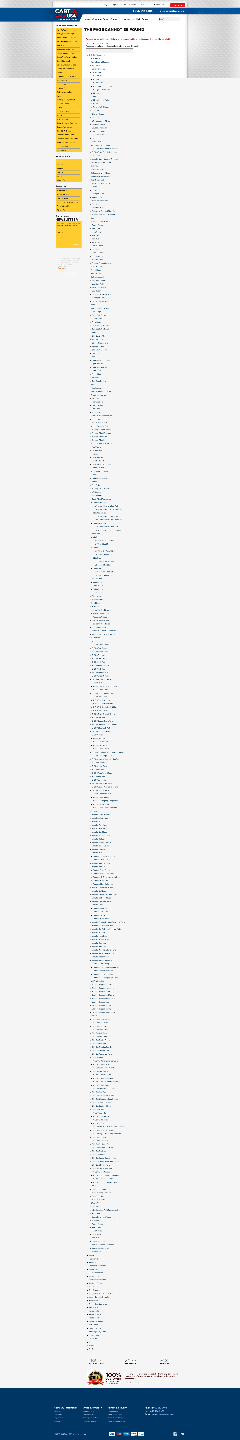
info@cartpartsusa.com (172, 11)
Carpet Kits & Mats (64, 61)
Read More (62, 268)
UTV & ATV (61, 180)
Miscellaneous (62, 119)
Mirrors (59, 115)
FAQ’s (91, 1287)
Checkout (178, 5)
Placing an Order (63, 194)
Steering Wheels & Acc (65, 135)
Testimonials (94, 1259)
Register (115, 5)
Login (106, 5)
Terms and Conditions (97, 1266)
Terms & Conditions (64, 206)
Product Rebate (95, 1314)
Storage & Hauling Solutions (67, 139)
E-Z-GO (59, 161)
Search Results (95, 1328)
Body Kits (60, 45)
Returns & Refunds (96, 1321)
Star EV (59, 176)
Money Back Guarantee (98, 1304)
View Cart (144, 5)
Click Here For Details (135, 1383)
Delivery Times (62, 198)
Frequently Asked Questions (67, 202)
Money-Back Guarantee (116, 1421)
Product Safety (94, 1318)
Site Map (57, 1421)
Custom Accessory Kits (65, 69)
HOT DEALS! (62, 30)
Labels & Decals (63, 104)
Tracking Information (90, 1418)
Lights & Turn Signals (65, 112)
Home (86, 19)
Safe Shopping (94, 1325)
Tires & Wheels (62, 146)
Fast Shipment (94, 1290)
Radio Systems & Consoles (67, 123)
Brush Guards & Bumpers (66, 38)
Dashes (59, 73)
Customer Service (130, 5)
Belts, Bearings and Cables (67, 42)
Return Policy (62, 191)
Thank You (93, 1339)
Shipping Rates (88, 1411)
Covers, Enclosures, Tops (66, 65)
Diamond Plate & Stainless (67, 77)
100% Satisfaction (96, 1273)
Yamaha (60, 165)
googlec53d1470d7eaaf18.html (101, 1294)
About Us (129, 19)
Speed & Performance (65, 131)
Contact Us (116, 19)
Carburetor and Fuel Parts (66, 53)
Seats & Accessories (64, 127)
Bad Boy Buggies (63, 169)
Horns (59, 96)
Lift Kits (59, 108)
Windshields (61, 150)
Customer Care (100, 19)
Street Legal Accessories (66, 143)
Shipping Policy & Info (97, 1332)
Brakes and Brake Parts (65, 49)
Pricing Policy (94, 1307)
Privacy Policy (62, 210)
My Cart (92, 1349)
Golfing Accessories (64, 92)
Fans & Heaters (62, 80)
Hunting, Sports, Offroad (66, 100)
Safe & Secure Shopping (116, 1418)
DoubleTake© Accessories (67, 57)
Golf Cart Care (62, 88)
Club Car (60, 172)
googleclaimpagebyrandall (99, 1297)
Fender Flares (62, 84)
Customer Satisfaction (97, 1280)
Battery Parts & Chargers (66, 34)
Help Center (142, 19)
